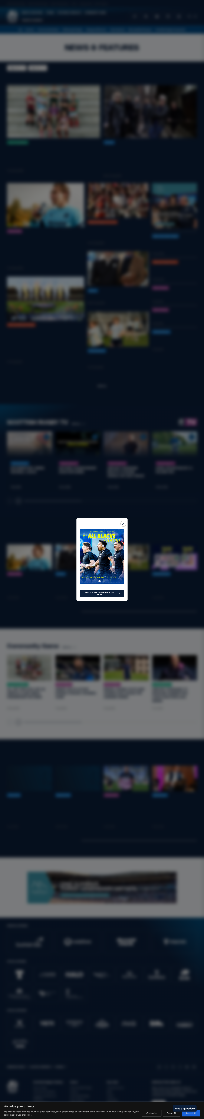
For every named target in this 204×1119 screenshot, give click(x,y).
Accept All (191, 1113)
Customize (151, 1113)
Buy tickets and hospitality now (100, 593)
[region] (102, 1110)
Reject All (171, 1113)
